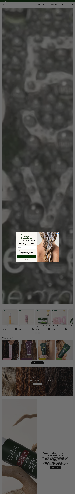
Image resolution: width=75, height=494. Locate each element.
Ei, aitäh (26, 259)
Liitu (27, 256)
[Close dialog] (57, 234)
